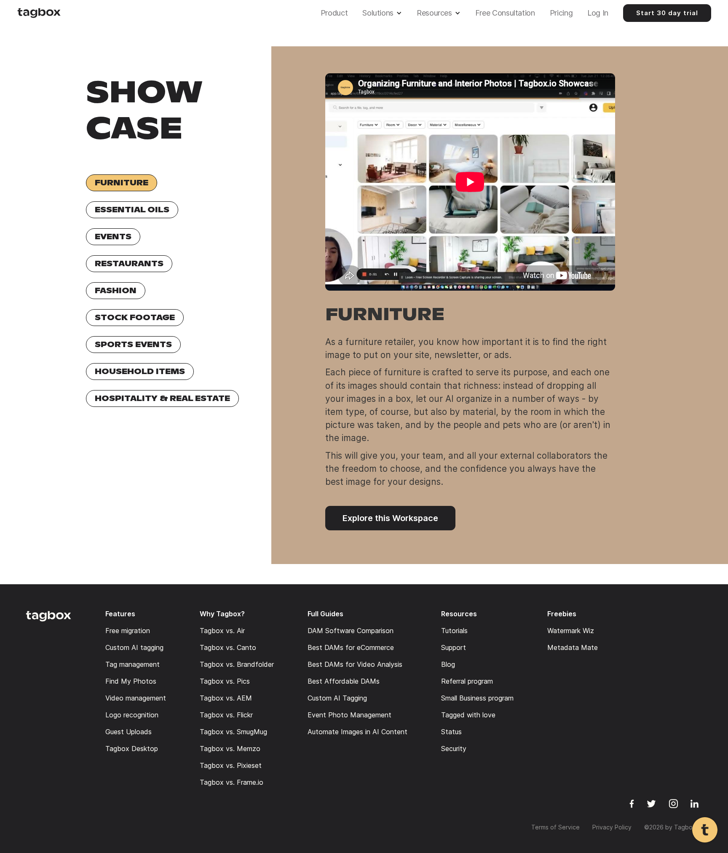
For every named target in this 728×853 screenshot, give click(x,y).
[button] (384, 13)
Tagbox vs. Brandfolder (237, 664)
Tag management (132, 664)
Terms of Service (555, 827)
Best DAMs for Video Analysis (355, 664)
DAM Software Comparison (350, 630)
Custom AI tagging (134, 647)
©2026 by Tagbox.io (673, 827)
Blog (448, 664)
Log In (597, 12)
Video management (135, 698)
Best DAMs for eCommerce (351, 647)
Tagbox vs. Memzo (230, 748)
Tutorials (454, 630)
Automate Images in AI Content (357, 731)
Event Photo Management (349, 715)
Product (334, 12)
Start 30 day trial (667, 13)
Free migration (127, 630)
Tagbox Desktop (131, 748)
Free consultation (505, 12)
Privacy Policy (612, 827)
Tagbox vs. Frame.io (231, 782)
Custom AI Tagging (337, 698)
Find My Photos (130, 681)
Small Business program (477, 698)
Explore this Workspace (390, 518)
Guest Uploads (128, 731)
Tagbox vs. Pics (225, 681)
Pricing (561, 12)
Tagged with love (468, 715)
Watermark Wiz (570, 630)
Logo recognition (131, 715)
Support (453, 647)
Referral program (467, 681)
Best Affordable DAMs (344, 681)
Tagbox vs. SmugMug (233, 731)
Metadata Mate (572, 647)
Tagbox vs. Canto (228, 647)
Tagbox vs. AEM (226, 698)
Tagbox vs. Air (222, 630)
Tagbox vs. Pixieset (231, 765)
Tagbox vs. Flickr (226, 715)
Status (451, 731)
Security (453, 748)
